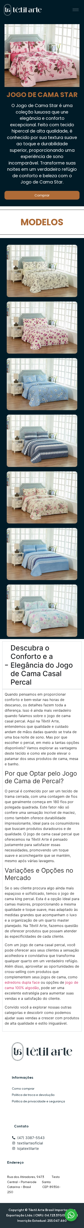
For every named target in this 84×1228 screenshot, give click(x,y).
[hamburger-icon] (76, 9)
